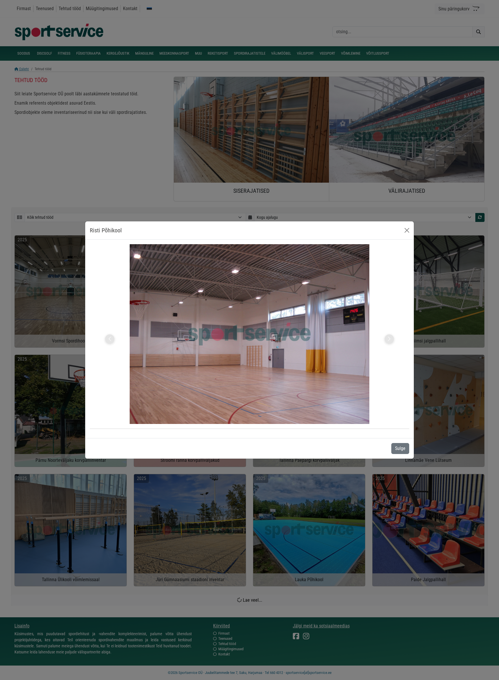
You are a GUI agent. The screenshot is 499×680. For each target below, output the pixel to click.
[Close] (407, 230)
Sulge (400, 448)
